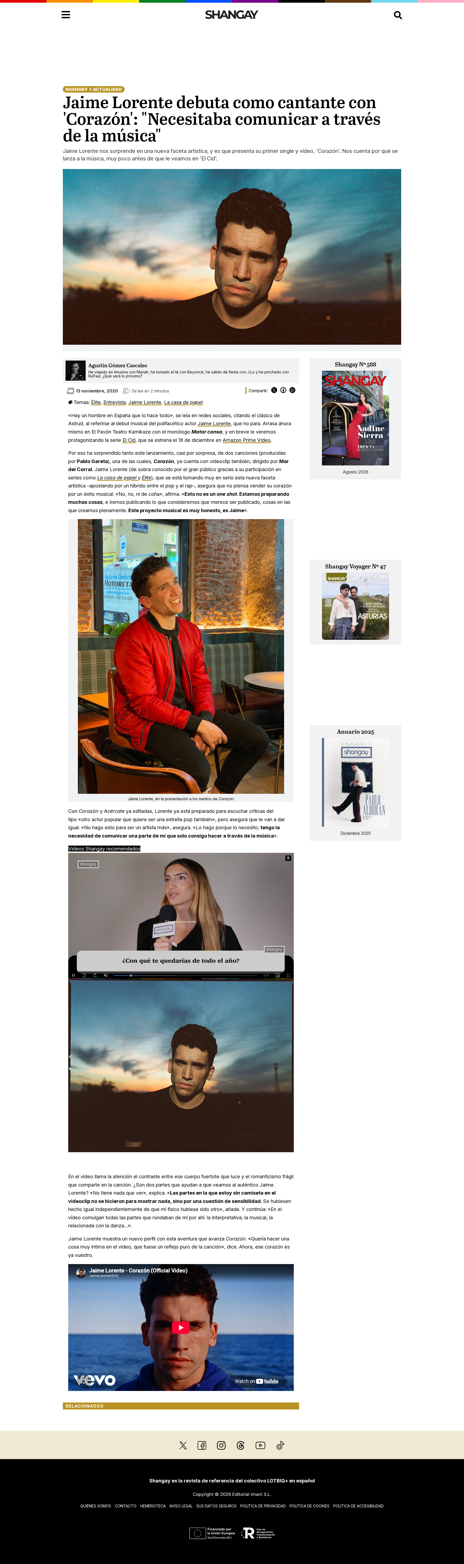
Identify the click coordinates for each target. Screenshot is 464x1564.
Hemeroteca (153, 1506)
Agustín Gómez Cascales (117, 366)
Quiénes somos (95, 1506)
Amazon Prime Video (247, 440)
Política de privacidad (263, 1506)
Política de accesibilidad (358, 1506)
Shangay (77, 89)
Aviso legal (181, 1506)
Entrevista (114, 402)
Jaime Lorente (144, 402)
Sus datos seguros (216, 1506)
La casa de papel (183, 402)
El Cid (128, 440)
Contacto (125, 1506)
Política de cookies (309, 1506)
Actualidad (107, 89)
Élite (96, 402)
